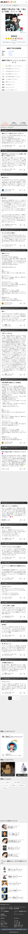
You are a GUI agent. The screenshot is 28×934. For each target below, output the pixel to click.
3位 (5, 558)
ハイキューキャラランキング (14, 883)
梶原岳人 (10, 53)
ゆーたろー (7, 654)
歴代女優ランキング (12, 827)
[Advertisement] (14, 106)
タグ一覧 (16, 920)
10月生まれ (21, 785)
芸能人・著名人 (5, 735)
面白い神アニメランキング (14, 848)
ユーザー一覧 (17, 923)
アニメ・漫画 (15, 846)
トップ (2, 5)
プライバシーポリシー (19, 914)
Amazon (24, 32)
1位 (5, 146)
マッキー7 (7, 245)
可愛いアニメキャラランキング (15, 869)
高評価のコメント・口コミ (14, 123)
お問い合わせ (4, 915)
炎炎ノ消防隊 (11, 51)
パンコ (6, 692)
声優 (10, 735)
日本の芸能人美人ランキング (14, 841)
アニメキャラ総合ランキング (14, 890)
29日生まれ (5, 788)
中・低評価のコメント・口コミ (23, 123)
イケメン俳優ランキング (13, 834)
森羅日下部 (15, 5)
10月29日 (10, 55)
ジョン (6, 635)
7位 (5, 304)
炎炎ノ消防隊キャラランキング (8, 130)
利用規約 (3, 914)
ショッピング (4, 922)
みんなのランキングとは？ (7, 907)
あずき (6, 538)
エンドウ (7, 302)
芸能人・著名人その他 (19, 839)
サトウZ (6, 145)
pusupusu (7, 616)
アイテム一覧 (8, 5)
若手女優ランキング (12, 855)
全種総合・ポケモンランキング (15, 876)
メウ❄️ (6, 597)
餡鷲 (6, 324)
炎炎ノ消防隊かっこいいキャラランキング (10, 447)
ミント (6, 189)
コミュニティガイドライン (20, 907)
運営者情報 (16, 908)
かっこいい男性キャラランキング (15, 897)
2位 (5, 190)
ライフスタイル (4, 926)
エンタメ (9, 846)
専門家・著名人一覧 (18, 925)
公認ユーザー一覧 (18, 926)
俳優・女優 (17, 825)
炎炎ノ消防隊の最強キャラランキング (9, 250)
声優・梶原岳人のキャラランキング (10, 42)
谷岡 (6, 374)
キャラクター (5, 785)
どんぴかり (7, 224)
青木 (6, 673)
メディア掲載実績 (5, 911)
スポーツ (3, 925)
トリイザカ (7, 578)
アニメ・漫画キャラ (7, 782)
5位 (5, 170)
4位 (5, 674)
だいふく (7, 169)
